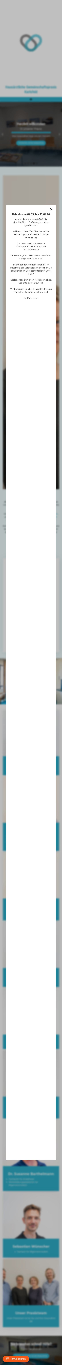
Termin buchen (18, 1359)
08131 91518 (33, 249)
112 (41, 283)
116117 (31, 274)
